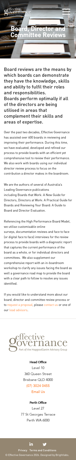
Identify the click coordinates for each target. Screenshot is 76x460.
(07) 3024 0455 (38, 385)
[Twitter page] (45, 444)
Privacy (22, 450)
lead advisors (18, 310)
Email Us (38, 391)
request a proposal (20, 305)
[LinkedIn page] (31, 444)
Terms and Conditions (42, 450)
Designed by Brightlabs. (54, 454)
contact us (51, 305)
